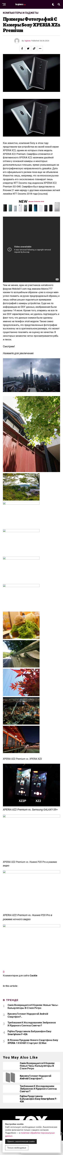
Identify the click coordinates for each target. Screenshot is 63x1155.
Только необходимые (16, 1148)
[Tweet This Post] (28, 48)
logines (28, 41)
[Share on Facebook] (22, 48)
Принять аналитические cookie (21, 1141)
